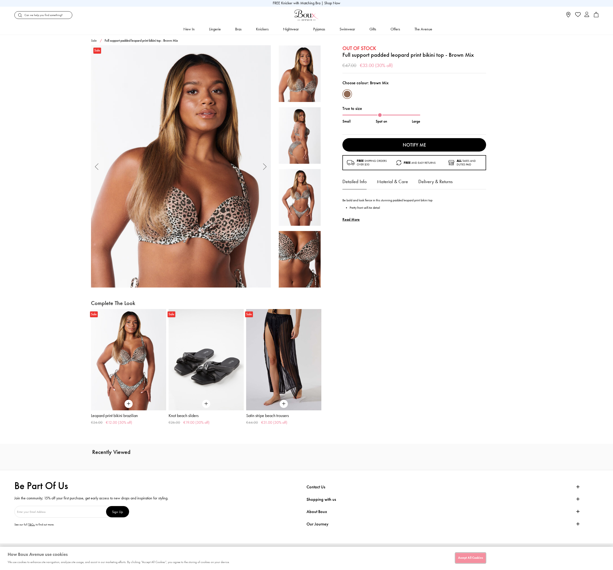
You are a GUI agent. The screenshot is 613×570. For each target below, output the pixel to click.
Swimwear (347, 29)
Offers (395, 29)
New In (189, 29)
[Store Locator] (568, 16)
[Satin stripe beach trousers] (283, 360)
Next (265, 166)
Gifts (372, 29)
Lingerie (215, 29)
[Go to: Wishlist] (577, 15)
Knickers (262, 29)
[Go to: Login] (587, 15)
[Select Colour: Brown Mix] (347, 94)
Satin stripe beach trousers (267, 415)
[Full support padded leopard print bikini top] (181, 166)
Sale (94, 41)
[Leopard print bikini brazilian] (128, 360)
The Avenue (423, 29)
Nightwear (291, 29)
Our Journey (317, 524)
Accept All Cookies (470, 558)
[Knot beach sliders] (206, 360)
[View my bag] (596, 16)
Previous (97, 166)
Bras (238, 29)
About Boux (316, 511)
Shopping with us (321, 499)
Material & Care (392, 181)
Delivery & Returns (435, 181)
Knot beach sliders (184, 415)
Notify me (414, 145)
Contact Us (315, 487)
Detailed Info (354, 181)
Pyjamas (319, 29)
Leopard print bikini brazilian (114, 415)
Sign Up (117, 512)
